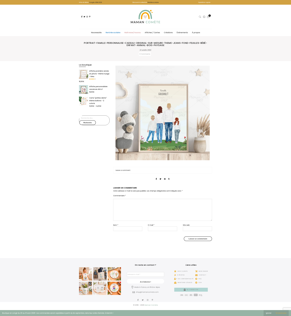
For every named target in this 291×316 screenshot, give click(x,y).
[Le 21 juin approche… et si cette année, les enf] (100, 288)
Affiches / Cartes (152, 32)
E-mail (151, 225)
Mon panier (203, 271)
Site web (186, 225)
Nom (115, 225)
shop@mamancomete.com (147, 292)
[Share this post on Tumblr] (168, 177)
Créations (168, 32)
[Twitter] (143, 298)
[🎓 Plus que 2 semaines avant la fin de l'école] (85, 288)
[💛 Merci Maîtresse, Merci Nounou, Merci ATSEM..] (114, 288)
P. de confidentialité (185, 279)
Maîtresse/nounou (132, 32)
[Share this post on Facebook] (156, 177)
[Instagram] (148, 298)
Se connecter (192, 289)
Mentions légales (184, 282)
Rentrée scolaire (153, 2)
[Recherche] (200, 16)
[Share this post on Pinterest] (165, 177)
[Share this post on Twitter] (160, 177)
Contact (202, 275)
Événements (182, 32)
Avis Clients (182, 271)
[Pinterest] (153, 298)
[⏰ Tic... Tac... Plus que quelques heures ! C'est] (114, 273)
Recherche (87, 123)
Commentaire (119, 196)
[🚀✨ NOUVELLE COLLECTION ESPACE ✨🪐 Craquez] (100, 273)
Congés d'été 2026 (95, 2)
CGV (200, 282)
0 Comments (144, 54)
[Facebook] (138, 298)
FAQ (199, 279)
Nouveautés (96, 32)
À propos (196, 32)
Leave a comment (123, 170)
